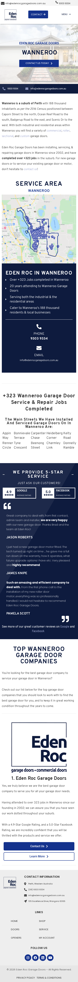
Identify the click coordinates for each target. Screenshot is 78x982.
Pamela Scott (18, 614)
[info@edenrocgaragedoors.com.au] (3, 3)
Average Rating (24, 495)
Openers (16, 937)
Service (43, 929)
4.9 (8, 492)
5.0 (48, 492)
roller (66, 131)
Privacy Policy (26, 977)
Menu (64, 14)
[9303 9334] (57, 2)
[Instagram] (28, 957)
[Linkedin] (43, 957)
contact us (30, 169)
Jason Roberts (19, 537)
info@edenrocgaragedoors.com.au (25, 3)
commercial (54, 131)
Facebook (63, 490)
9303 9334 (64, 3)
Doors (15, 929)
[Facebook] (35, 957)
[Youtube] (50, 957)
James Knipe (16, 573)
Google (22, 490)
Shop (42, 921)
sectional (7, 136)
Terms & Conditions (49, 977)
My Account (47, 937)
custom (25, 136)
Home (14, 921)
